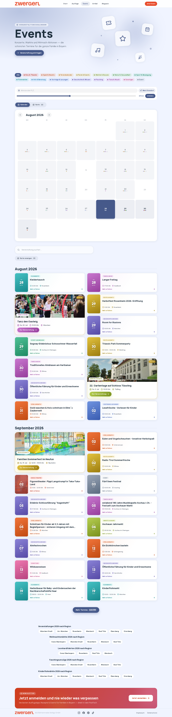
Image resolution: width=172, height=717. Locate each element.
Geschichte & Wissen (82, 80)
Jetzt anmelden (139, 698)
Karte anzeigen (27, 258)
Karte (39, 105)
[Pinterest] (88, 713)
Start (65, 4)
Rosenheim (77, 631)
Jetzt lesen (151, 4)
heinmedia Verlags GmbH (50, 713)
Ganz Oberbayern (58, 642)
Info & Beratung (39, 80)
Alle (18, 75)
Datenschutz (152, 713)
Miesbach (90, 631)
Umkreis (150, 96)
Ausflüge (75, 4)
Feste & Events (84, 75)
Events (85, 4)
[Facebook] (83, 713)
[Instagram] (79, 713)
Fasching (99, 80)
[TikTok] (93, 713)
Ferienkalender (66, 75)
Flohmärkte (22, 80)
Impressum (140, 713)
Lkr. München (62, 631)
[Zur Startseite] (27, 4)
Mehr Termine (86, 610)
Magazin (105, 4)
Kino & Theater (31, 75)
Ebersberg (115, 631)
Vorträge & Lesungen (59, 80)
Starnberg (128, 631)
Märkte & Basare (102, 75)
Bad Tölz (102, 631)
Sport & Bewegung (143, 75)
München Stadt (46, 631)
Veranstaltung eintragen (31, 53)
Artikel (95, 4)
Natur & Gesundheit (122, 75)
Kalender (23, 105)
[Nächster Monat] (49, 115)
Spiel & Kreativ (49, 75)
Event (141, 80)
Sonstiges (129, 80)
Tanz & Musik (114, 80)
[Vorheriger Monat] (20, 115)
